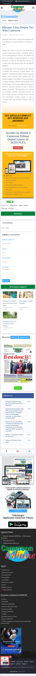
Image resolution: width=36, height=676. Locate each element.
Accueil (4, 20)
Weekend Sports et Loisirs (9, 616)
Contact (28, 667)
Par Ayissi (5, 34)
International (11, 664)
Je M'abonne (18, 148)
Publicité (23, 667)
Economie (20, 661)
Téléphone (6, 258)
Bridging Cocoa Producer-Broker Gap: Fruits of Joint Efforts (10, 303)
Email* (4, 249)
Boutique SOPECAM (7, 611)
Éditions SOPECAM (7, 619)
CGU (19, 667)
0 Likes (22, 34)
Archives (3, 599)
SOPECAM (4, 601)
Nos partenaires (6, 575)
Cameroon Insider (6, 609)
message (5, 267)
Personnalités (5, 577)
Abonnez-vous (24, 337)
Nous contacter (7, 3)
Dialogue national (6, 587)
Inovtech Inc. (22, 671)
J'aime (9, 202)
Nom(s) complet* (8, 239)
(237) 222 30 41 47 (7, 1)
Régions (24, 664)
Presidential (5, 661)
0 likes (5, 309)
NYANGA (4, 614)
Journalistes (4, 580)
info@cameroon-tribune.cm (23, 1)
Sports (4, 664)
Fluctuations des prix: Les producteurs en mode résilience (9, 323)
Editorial (18, 664)
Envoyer (6, 280)
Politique (12, 661)
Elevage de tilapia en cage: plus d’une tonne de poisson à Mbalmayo (14, 403)
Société (26, 661)
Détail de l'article (13, 20)
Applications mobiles (7, 572)
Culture (31, 661)
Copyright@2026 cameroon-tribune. (10, 667)
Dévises (33, 667)
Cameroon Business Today (9, 606)
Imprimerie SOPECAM (7, 604)
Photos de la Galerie (7, 582)
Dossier (3, 585)
